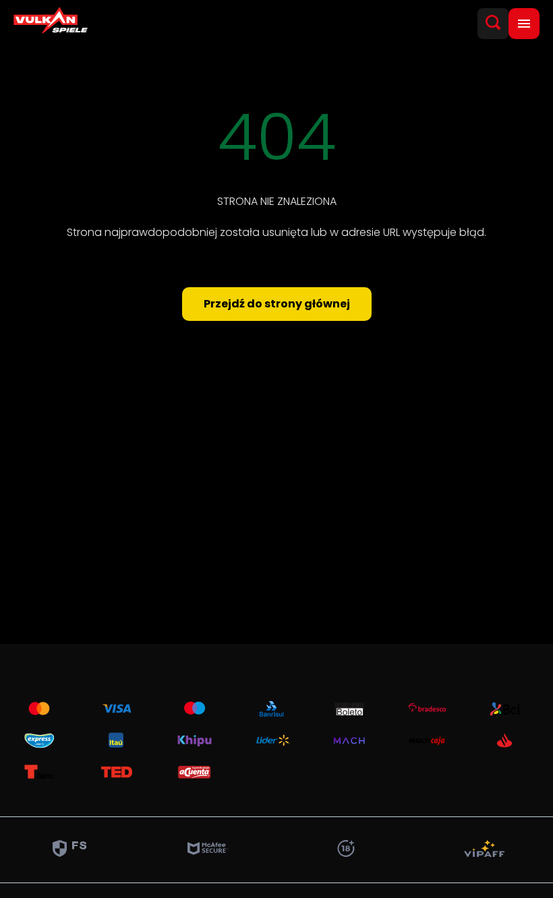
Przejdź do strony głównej (277, 303)
